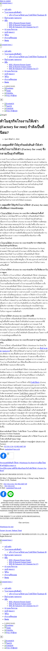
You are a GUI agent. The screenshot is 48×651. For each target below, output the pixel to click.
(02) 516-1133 (9, 486)
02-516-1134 (8, 446)
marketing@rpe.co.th (12, 449)
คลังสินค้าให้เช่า (24, 407)
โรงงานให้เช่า (6, 213)
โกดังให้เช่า (35, 382)
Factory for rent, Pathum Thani (11, 530)
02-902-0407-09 (20, 446)
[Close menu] (1, 47)
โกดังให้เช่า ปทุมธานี (28, 393)
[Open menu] (1, 5)
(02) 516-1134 (9, 484)
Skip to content (5, 1)
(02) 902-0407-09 (21, 484)
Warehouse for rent (6, 527)
